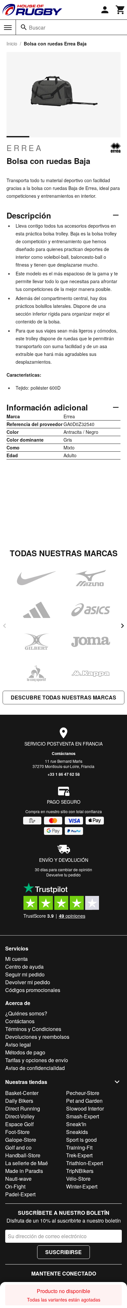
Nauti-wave (18, 1178)
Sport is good (81, 1139)
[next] (122, 625)
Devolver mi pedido (27, 982)
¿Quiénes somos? (26, 1013)
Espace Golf (19, 1124)
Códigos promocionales (32, 990)
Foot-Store (17, 1132)
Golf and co (18, 1147)
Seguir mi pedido (25, 974)
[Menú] (8, 27)
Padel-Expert (20, 1194)
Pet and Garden (84, 1100)
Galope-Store (20, 1139)
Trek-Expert (79, 1155)
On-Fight (15, 1186)
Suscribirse (63, 1252)
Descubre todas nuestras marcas (63, 697)
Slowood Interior (85, 1108)
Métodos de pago (25, 1052)
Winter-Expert (81, 1186)
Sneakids (77, 1132)
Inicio (12, 43)
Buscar (37, 27)
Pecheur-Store (82, 1093)
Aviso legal (18, 1044)
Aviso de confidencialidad (35, 1068)
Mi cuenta (16, 958)
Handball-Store (22, 1155)
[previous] (4, 625)
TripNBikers (79, 1171)
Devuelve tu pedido (63, 874)
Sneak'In (76, 1124)
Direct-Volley (20, 1116)
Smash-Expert (82, 1116)
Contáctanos (64, 753)
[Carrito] (120, 10)
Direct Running (22, 1108)
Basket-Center (21, 1093)
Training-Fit (79, 1147)
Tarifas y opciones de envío (36, 1060)
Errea (25, 148)
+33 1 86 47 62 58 (64, 774)
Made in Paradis (24, 1171)
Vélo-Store (78, 1178)
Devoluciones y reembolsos (37, 1036)
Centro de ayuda (24, 966)
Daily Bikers (19, 1100)
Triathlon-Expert (84, 1163)
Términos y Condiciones (33, 1029)
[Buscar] (24, 27)
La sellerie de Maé (26, 1163)
